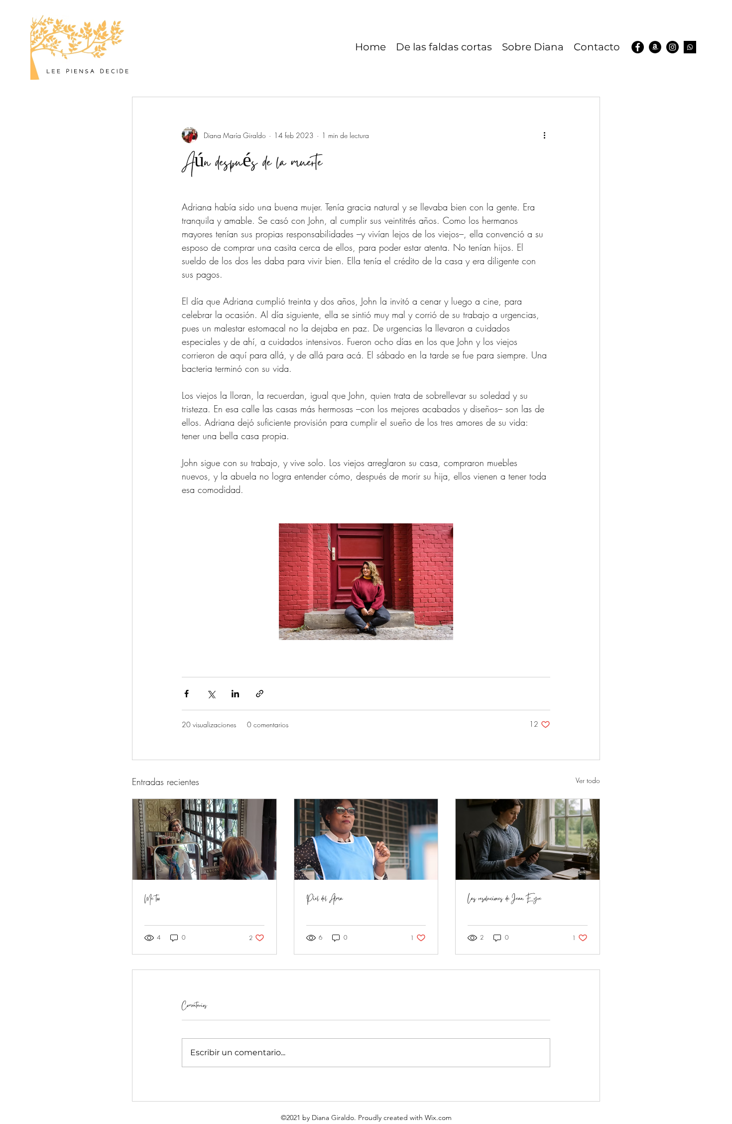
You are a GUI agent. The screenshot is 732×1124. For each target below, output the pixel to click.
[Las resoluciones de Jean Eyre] (528, 839)
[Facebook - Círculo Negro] (637, 47)
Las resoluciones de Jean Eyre (504, 899)
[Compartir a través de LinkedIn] (235, 693)
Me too (152, 899)
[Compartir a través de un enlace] (259, 693)
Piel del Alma (324, 899)
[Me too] (204, 839)
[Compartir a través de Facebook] (186, 693)
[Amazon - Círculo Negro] (655, 47)
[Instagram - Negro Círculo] (672, 47)
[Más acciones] (544, 135)
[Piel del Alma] (366, 839)
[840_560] (690, 47)
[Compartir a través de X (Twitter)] (211, 693)
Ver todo (588, 780)
